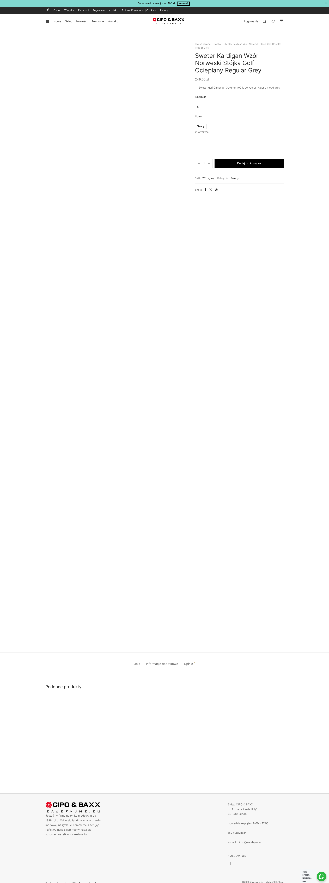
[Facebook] (47, 10)
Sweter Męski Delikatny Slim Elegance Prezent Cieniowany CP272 (252, 767)
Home (57, 21)
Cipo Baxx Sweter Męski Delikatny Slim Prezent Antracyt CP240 (131, 767)
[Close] (326, 3)
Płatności (83, 10)
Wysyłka (69, 10)
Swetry (217, 44)
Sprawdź (183, 3)
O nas (56, 10)
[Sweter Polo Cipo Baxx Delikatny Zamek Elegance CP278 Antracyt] (195, 734)
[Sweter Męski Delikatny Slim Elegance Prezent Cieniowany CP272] (256, 734)
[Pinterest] (216, 190)
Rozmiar (200, 97)
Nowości (82, 21)
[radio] (198, 106)
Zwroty (164, 10)
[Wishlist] (273, 21)
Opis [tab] (137, 664)
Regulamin (99, 10)
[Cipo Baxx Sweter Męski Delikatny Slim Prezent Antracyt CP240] (134, 734)
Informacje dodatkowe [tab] (162, 664)
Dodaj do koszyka (249, 163)
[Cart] (281, 21)
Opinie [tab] (189, 664)
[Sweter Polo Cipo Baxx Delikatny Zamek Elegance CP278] (73, 734)
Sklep (68, 21)
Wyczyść (203, 131)
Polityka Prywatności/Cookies (138, 10)
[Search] (264, 21)
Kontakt (113, 10)
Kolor (198, 116)
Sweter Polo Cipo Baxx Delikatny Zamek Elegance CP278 (71, 767)
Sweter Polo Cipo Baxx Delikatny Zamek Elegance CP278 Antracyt (193, 767)
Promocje (98, 21)
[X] (211, 190)
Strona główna (202, 44)
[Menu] (47, 21)
